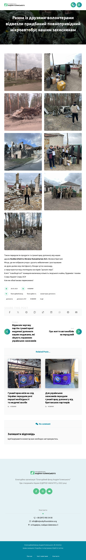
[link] (28, 259)
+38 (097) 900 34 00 (44, 518)
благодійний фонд (17, 293)
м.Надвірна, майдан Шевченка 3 (44, 525)
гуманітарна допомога (47, 293)
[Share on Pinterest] (26, 312)
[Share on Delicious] (43, 312)
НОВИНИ (30, 288)
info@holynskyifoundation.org (44, 521)
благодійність (31, 293)
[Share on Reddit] (34, 312)
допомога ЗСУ (21, 299)
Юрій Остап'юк (57, 548)
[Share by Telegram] (68, 312)
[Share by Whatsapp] (59, 312)
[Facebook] (36, 491)
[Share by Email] (76, 312)
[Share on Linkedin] (51, 312)
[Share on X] (18, 312)
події (41, 299)
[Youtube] (49, 491)
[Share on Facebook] (9, 312)
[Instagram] (43, 491)
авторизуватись (51, 439)
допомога (9, 299)
